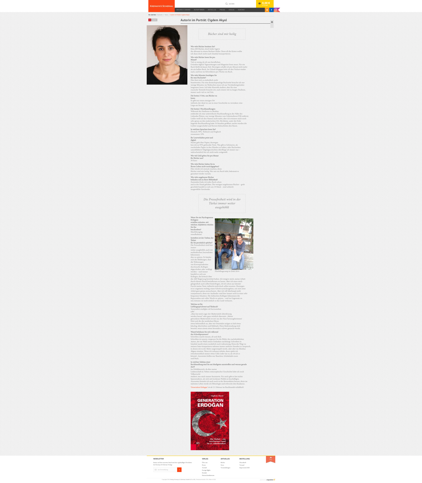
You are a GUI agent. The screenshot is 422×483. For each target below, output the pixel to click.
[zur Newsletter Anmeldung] (179, 471)
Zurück (154, 20)
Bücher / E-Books (183, 10)
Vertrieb (204, 468)
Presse (222, 10)
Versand (241, 465)
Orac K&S (161, 6)
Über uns (204, 462)
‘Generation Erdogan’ (199, 387)
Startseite (160, 15)
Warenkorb (242, 462)
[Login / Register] (267, 10)
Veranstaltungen (225, 468)
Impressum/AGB (244, 468)
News (166, 15)
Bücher (223, 462)
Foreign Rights (206, 470)
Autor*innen (199, 10)
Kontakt (241, 10)
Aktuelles (212, 10)
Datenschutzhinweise (208, 475)
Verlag (231, 10)
